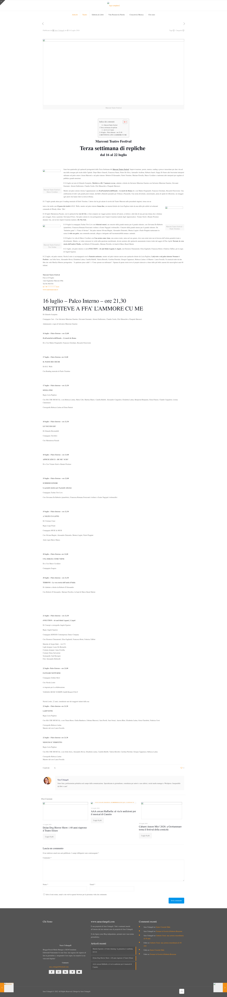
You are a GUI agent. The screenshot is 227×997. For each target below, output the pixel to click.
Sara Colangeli (59, 30)
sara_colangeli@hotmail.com (59, 967)
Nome (45, 884)
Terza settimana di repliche (109, 128)
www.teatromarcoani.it (50, 289)
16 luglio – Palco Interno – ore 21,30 (111, 132)
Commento (47, 858)
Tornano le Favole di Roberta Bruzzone (169, 931)
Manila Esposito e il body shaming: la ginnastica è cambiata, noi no (113, 950)
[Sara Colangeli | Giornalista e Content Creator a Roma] (113, 5)
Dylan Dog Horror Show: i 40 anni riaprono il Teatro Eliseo (65, 829)
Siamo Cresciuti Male (163, 927)
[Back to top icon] (181, 991)
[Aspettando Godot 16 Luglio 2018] (220, 987)
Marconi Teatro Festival (110, 125)
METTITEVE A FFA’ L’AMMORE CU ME (113, 135)
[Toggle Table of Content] (124, 122)
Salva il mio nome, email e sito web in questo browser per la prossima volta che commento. (76, 894)
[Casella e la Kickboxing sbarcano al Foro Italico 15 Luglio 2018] (7, 987)
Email (92, 884)
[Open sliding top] (2, 2)
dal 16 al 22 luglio (109, 130)
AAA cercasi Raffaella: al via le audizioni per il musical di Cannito (113, 813)
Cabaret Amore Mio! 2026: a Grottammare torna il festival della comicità (160, 828)
